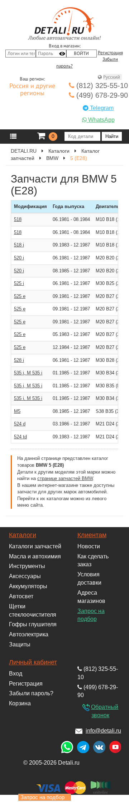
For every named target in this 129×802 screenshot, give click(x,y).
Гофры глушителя (33, 624)
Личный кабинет (33, 662)
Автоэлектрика (28, 634)
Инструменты (27, 566)
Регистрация (110, 53)
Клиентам (91, 535)
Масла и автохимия (35, 556)
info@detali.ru (103, 731)
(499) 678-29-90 (101, 95)
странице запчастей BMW (65, 478)
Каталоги (22, 535)
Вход (15, 673)
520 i (19, 258)
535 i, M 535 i (28, 372)
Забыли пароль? (31, 693)
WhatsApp (101, 120)
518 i (19, 245)
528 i (19, 360)
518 (18, 219)
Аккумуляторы (28, 586)
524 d (19, 424)
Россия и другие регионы (32, 90)
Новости (88, 546)
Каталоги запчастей (35, 546)
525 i (19, 283)
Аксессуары (25, 576)
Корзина (20, 703)
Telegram (101, 108)
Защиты (19, 644)
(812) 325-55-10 (101, 85)
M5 (17, 411)
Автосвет (21, 596)
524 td (20, 436)
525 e (19, 296)
